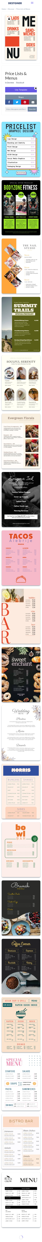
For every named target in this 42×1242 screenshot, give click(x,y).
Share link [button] (32, 109)
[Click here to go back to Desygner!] (15, 5)
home (4, 9)
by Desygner (9, 82)
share (21, 97)
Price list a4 (20, 82)
